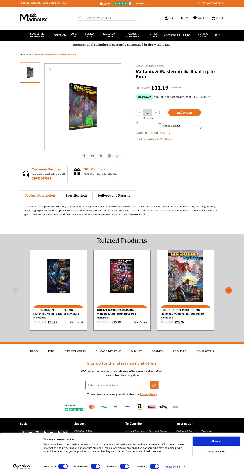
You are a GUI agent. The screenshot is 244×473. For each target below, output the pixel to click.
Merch (187, 35)
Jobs (51, 351)
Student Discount (135, 431)
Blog (34, 351)
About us (180, 351)
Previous (15, 290)
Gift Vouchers (94, 169)
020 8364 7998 (215, 3)
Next (228, 290)
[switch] (95, 466)
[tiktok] (117, 156)
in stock (147, 118)
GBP (182, 17)
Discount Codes (158, 431)
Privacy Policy (148, 394)
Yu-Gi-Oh (74, 35)
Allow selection (216, 451)
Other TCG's (153, 35)
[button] (169, 125)
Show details (172, 466)
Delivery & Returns (187, 431)
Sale (217, 35)
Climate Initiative (108, 351)
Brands (157, 351)
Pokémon (60, 35)
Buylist (136, 351)
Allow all (216, 441)
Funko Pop (89, 35)
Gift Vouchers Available (100, 174)
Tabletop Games (109, 35)
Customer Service (46, 169)
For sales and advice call (48, 176)
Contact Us (205, 351)
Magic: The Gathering (37, 35)
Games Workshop (132, 35)
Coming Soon (203, 35)
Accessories (172, 35)
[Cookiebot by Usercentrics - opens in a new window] (21, 466)
